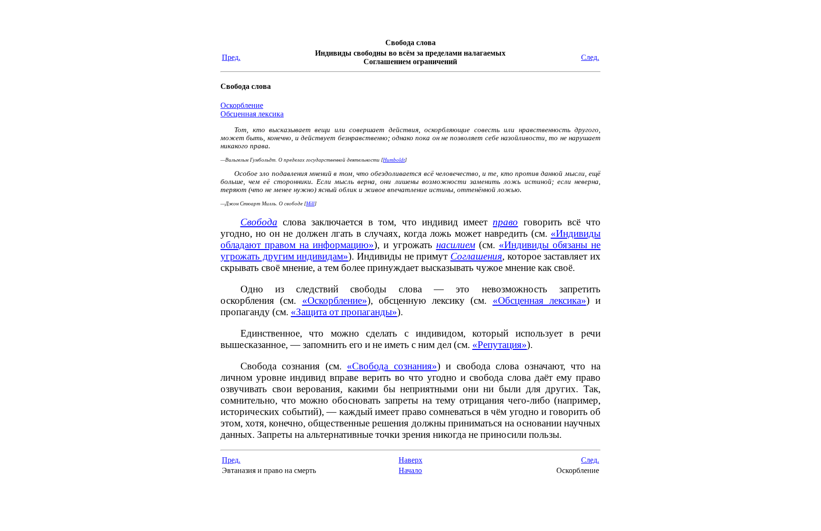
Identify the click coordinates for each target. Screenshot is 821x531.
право (505, 221)
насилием (455, 244)
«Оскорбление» (334, 300)
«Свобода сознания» (392, 365)
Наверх (410, 460)
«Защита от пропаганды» (344, 311)
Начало (410, 470)
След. (590, 57)
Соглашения (476, 256)
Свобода (258, 221)
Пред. (231, 57)
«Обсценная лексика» (539, 300)
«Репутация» (499, 344)
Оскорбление (241, 105)
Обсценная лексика (252, 114)
